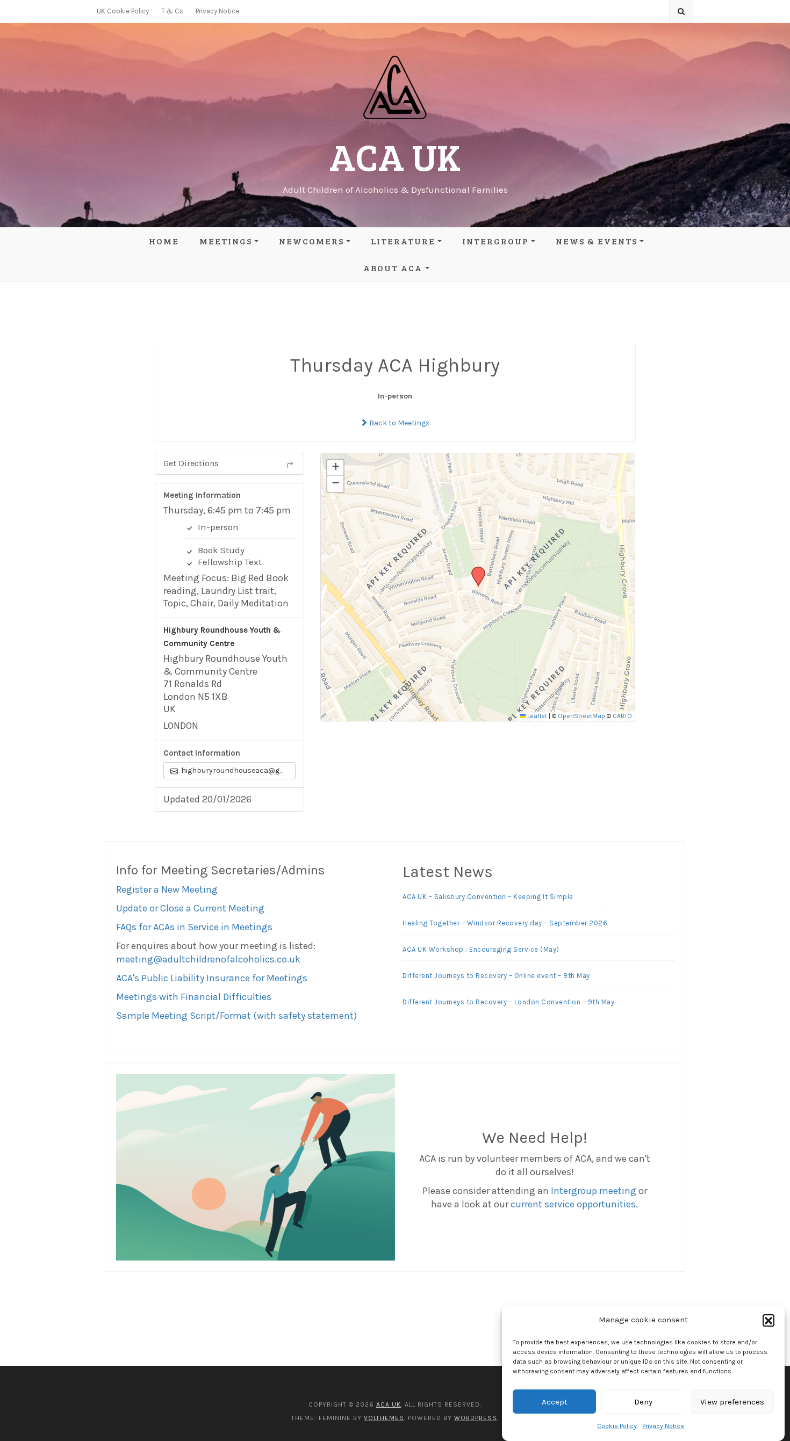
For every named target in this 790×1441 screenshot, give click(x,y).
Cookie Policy (617, 1426)
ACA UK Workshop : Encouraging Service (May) (481, 949)
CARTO (622, 716)
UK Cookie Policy (123, 11)
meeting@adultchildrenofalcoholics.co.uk (208, 959)
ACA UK (395, 156)
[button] (768, 1320)
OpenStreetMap (581, 716)
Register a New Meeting (167, 889)
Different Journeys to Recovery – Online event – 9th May (496, 976)
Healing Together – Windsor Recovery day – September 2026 (505, 923)
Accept (555, 1402)
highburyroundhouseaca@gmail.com (237, 770)
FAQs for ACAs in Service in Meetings (194, 927)
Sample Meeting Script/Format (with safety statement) (236, 1016)
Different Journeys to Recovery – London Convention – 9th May (508, 1002)
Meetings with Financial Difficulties (193, 997)
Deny (643, 1402)
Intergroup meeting (593, 1191)
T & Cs (172, 11)
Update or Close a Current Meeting (190, 908)
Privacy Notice (663, 1426)
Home (164, 241)
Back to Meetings (399, 423)
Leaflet (536, 716)
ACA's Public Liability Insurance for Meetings (211, 978)
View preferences (732, 1402)
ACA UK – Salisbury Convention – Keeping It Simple (488, 897)
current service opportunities (573, 1204)
